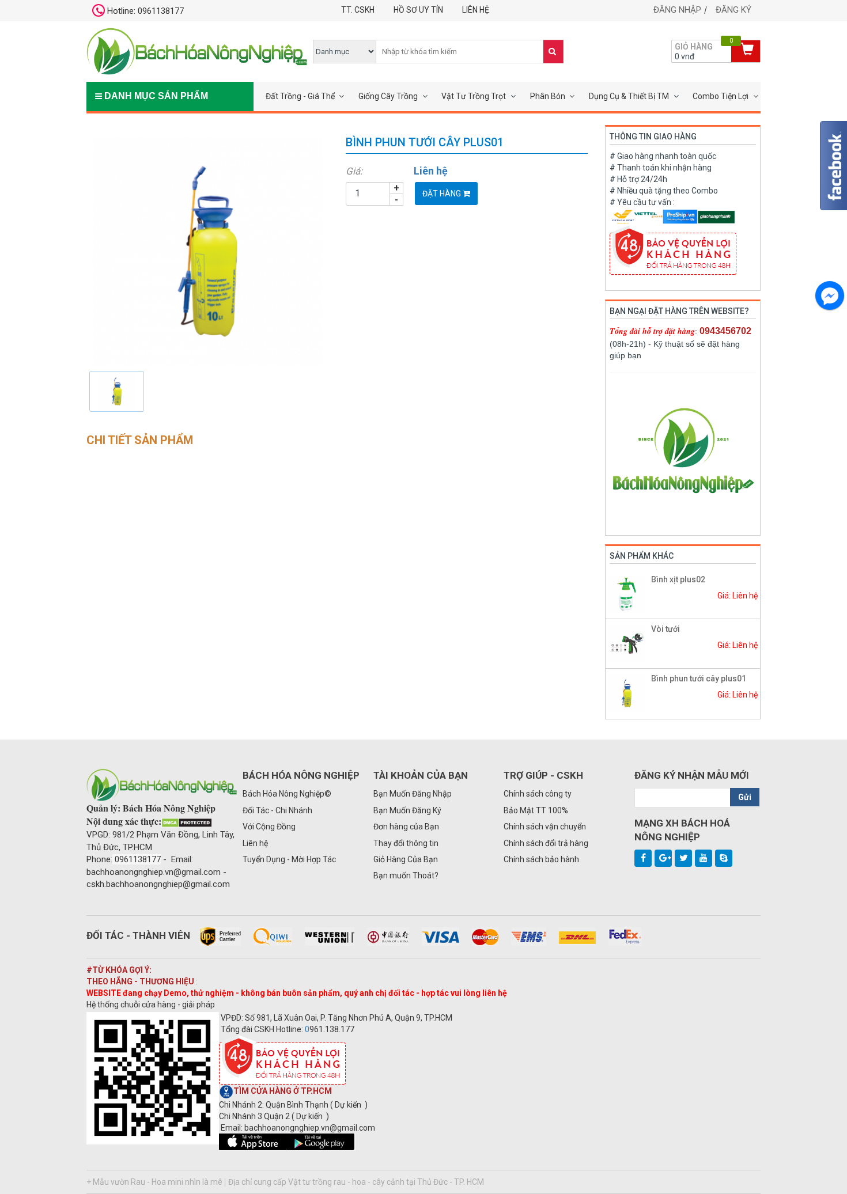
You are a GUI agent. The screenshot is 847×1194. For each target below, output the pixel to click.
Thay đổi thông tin (405, 843)
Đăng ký (733, 10)
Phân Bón (547, 96)
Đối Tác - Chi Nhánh (277, 810)
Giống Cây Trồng (388, 96)
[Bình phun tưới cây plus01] (207, 250)
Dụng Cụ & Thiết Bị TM (629, 96)
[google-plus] (663, 858)
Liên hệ (475, 9)
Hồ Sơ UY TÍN (418, 9)
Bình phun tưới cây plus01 (698, 678)
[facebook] (643, 858)
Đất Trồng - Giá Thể (300, 96)
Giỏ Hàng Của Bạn (405, 859)
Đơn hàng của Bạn (406, 826)
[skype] (723, 858)
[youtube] (703, 858)
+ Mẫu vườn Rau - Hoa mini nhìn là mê (154, 1182)
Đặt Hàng (442, 193)
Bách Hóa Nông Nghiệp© (287, 793)
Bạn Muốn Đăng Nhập (412, 793)
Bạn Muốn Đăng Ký (407, 810)
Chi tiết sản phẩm (139, 440)
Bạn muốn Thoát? (405, 875)
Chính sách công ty (538, 793)
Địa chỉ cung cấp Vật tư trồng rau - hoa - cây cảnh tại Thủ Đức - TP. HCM (356, 1182)
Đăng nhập (677, 10)
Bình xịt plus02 (678, 579)
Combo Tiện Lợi (720, 96)
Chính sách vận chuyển (545, 826)
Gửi (744, 797)
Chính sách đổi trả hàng (546, 843)
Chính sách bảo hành (541, 859)
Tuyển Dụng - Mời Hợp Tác (289, 859)
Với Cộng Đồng (269, 826)
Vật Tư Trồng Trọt (473, 96)
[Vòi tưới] (626, 642)
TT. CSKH (358, 9)
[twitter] (683, 858)
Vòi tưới (665, 629)
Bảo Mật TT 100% (536, 810)
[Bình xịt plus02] (626, 593)
